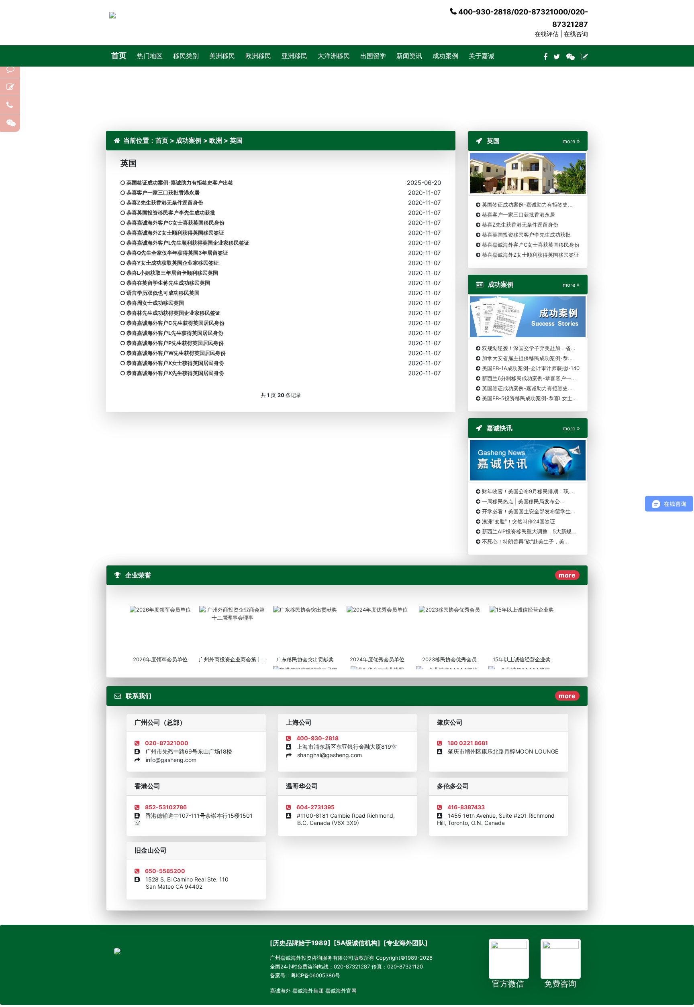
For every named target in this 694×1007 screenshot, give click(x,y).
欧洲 (215, 140)
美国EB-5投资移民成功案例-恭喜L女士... (529, 398)
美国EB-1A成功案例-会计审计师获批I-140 (531, 368)
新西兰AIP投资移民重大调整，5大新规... (529, 531)
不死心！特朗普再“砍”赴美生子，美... (525, 541)
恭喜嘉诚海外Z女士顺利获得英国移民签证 (530, 254)
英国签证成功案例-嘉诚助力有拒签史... (527, 204)
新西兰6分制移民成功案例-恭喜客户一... (529, 378)
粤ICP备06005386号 (315, 975)
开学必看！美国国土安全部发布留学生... (529, 511)
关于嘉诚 (481, 56)
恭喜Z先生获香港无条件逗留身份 (520, 224)
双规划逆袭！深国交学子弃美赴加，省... (529, 348)
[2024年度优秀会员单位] (377, 609)
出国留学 (373, 56)
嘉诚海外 (280, 990)
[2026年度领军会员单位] (160, 609)
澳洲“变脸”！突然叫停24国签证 (518, 521)
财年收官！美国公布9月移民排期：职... (528, 491)
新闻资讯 (409, 56)
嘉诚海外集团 (308, 990)
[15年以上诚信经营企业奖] (522, 609)
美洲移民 (222, 56)
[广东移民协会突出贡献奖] (305, 609)
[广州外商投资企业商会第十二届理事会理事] (232, 613)
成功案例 (445, 56)
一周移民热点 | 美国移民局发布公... (523, 501)
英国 (236, 140)
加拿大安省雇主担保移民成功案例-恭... (527, 358)
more (567, 575)
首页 (119, 55)
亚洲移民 (294, 56)
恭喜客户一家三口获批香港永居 (518, 214)
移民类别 (186, 56)
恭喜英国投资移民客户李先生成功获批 (526, 234)
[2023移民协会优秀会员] (449, 609)
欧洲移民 (258, 56)
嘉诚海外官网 (341, 990)
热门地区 (150, 56)
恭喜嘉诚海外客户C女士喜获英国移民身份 (531, 244)
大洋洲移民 (334, 56)
